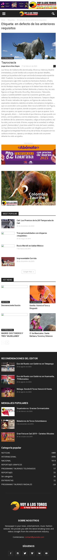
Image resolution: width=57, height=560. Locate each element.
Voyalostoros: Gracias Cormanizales (33, 408)
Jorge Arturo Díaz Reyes (10, 66)
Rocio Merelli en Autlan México (30, 246)
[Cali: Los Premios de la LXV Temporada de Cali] (8, 223)
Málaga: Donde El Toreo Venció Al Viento (34, 389)
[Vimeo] (32, 553)
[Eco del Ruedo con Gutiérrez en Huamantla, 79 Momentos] (8, 379)
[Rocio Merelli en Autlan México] (8, 249)
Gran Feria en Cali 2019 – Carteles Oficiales (35, 434)
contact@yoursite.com (34, 537)
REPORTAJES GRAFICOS (11, 464)
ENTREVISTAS (7, 480)
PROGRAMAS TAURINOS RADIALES (16, 484)
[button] (53, 13)
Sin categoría (6, 476)
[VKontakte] (39, 553)
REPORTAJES (6, 472)
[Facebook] (10, 553)
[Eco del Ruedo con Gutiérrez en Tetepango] (8, 367)
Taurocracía (8, 62)
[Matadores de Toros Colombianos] (8, 424)
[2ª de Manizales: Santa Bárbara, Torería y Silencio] (43, 322)
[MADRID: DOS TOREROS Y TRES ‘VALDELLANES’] (14, 322)
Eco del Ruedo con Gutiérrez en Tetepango (35, 364)
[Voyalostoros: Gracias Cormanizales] (8, 411)
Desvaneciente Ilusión (10, 305)
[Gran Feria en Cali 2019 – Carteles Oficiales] (8, 436)
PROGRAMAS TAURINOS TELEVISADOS (18, 468)
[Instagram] (17, 553)
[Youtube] (46, 553)
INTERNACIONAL (7, 58)
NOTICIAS (5, 452)
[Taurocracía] (28, 46)
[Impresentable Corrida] (8, 261)
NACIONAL (5, 302)
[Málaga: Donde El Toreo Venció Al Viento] (8, 392)
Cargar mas (27, 272)
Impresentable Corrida (26, 258)
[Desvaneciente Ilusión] (14, 294)
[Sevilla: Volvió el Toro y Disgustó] (43, 294)
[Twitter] (25, 553)
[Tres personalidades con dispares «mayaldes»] (8, 236)
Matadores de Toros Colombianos (32, 421)
